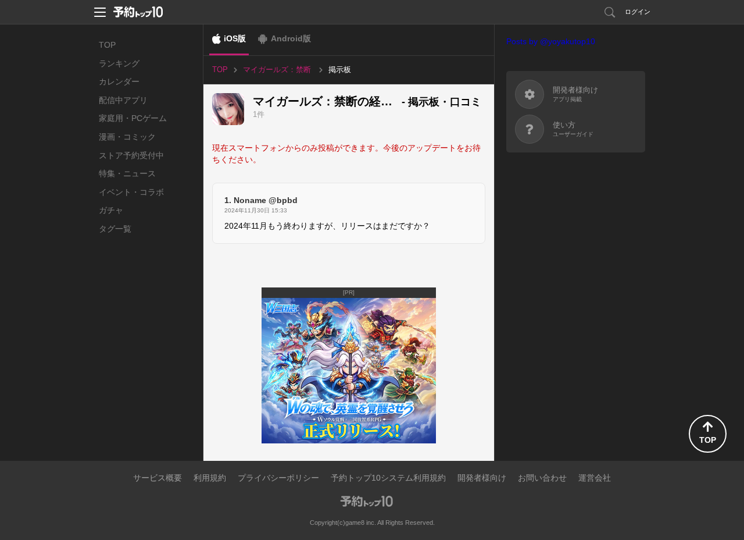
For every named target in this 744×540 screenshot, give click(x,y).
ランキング (119, 63)
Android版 (291, 38)
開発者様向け (481, 477)
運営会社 (594, 477)
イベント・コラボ (131, 192)
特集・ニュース (127, 173)
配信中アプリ (123, 100)
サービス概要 (157, 477)
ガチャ (111, 210)
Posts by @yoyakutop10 (550, 41)
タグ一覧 (115, 228)
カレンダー (119, 81)
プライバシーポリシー (278, 477)
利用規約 (210, 477)
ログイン (637, 11)
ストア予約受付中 (131, 155)
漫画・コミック (127, 136)
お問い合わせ (542, 477)
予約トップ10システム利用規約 (388, 477)
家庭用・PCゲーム (133, 118)
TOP (107, 44)
